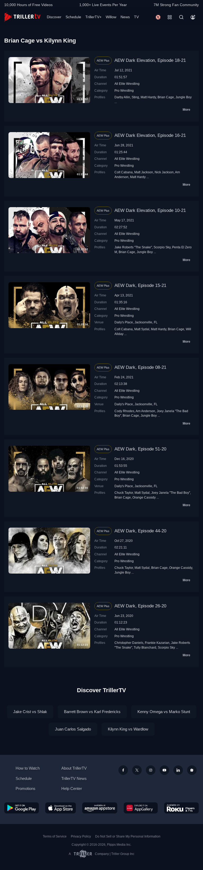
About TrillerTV (74, 768)
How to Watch (28, 768)
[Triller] (192, 770)
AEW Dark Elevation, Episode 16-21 (150, 135)
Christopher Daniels (128, 642)
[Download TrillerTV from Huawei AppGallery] (141, 807)
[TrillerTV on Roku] (181, 807)
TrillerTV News (74, 778)
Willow (111, 17)
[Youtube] (164, 770)
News (125, 17)
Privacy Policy (81, 836)
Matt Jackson (143, 172)
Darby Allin (122, 97)
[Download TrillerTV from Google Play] (21, 807)
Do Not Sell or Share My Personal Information (127, 836)
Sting (135, 97)
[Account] (193, 17)
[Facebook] (123, 770)
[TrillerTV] (22, 17)
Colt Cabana (123, 172)
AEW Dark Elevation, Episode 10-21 (150, 210)
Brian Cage (166, 97)
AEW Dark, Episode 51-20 (140, 449)
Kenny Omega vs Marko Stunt (163, 711)
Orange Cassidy (144, 497)
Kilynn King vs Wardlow (128, 729)
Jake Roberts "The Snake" (133, 247)
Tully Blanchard (145, 647)
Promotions (25, 788)
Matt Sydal (141, 329)
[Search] (181, 17)
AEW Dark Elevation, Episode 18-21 (150, 60)
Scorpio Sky (162, 247)
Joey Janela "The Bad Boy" (170, 492)
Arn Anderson (145, 411)
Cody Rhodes (124, 411)
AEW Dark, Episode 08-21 (140, 367)
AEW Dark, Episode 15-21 (140, 285)
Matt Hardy (148, 97)
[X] (137, 770)
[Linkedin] (178, 770)
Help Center (71, 788)
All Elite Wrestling (127, 83)
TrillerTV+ (93, 17)
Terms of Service (55, 836)
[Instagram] (150, 770)
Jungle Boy (184, 97)
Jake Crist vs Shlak (30, 711)
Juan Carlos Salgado (73, 729)
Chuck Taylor (123, 492)
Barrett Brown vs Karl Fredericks (92, 711)
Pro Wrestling (124, 90)
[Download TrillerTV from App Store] (60, 807)
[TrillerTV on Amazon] (99, 807)
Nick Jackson (164, 172)
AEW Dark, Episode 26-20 (140, 605)
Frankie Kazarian (157, 642)
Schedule (73, 17)
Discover (54, 17)
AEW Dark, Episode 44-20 (140, 530)
